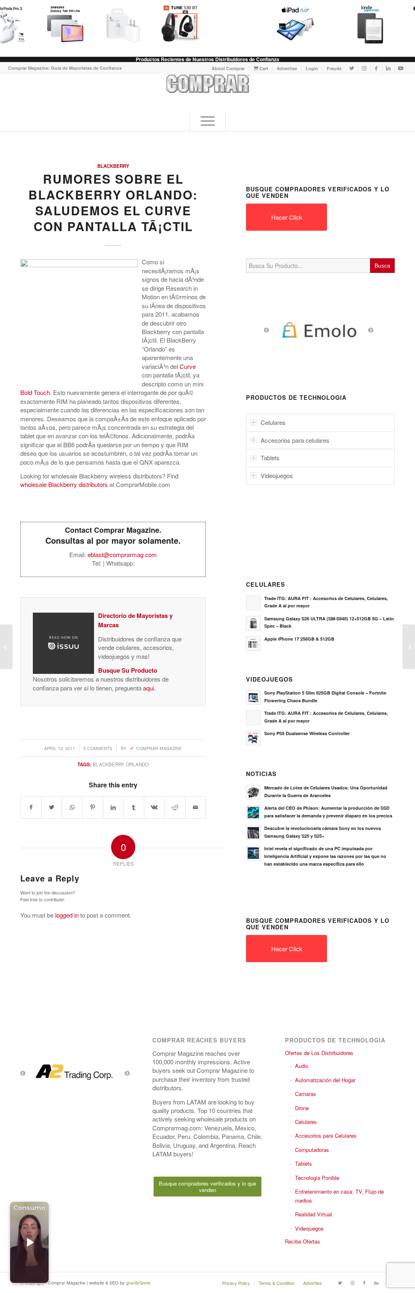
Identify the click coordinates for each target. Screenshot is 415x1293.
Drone (302, 1108)
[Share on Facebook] (31, 807)
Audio (301, 1066)
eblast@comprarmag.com (122, 554)
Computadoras (312, 1150)
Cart (263, 68)
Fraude (334, 68)
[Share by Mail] (196, 807)
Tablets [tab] (270, 457)
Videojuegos (309, 1228)
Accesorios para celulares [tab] (295, 440)
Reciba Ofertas (302, 1241)
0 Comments (97, 748)
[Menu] (207, 121)
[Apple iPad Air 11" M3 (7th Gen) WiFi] (292, 24)
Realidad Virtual (313, 1214)
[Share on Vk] (154, 807)
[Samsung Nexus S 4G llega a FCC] (6, 646)
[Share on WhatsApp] (72, 807)
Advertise (287, 68)
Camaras (305, 1094)
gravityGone (138, 1282)
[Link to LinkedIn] (388, 68)
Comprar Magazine (159, 748)
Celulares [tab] (273, 422)
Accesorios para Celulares (326, 1135)
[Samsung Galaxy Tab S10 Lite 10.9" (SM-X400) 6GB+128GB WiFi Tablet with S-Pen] (62, 24)
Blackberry (113, 166)
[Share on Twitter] (52, 807)
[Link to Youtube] (401, 68)
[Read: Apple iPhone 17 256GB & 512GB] (253, 643)
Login (312, 68)
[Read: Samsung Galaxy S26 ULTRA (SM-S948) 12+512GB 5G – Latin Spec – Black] (253, 623)
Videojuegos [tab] (277, 475)
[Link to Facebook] (376, 68)
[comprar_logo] (208, 92)
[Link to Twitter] (352, 68)
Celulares (306, 1122)
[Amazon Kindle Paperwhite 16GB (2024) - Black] (367, 24)
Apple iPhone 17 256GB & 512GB (299, 639)
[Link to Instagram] (364, 68)
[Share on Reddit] (175, 807)
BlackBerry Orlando (121, 764)
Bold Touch (35, 392)
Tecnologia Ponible (317, 1177)
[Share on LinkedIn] (113, 807)
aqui (148, 688)
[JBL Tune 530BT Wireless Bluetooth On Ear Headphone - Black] (177, 24)
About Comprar (228, 68)
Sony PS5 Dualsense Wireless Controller (307, 733)
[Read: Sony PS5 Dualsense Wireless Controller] (253, 738)
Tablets (303, 1163)
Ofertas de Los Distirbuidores (319, 1053)
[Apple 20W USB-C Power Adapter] (119, 24)
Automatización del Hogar (325, 1080)
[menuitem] (228, 68)
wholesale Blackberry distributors (64, 484)
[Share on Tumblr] (134, 807)
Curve (188, 366)
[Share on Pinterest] (93, 807)
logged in (67, 915)
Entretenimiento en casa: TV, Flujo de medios (339, 1196)
